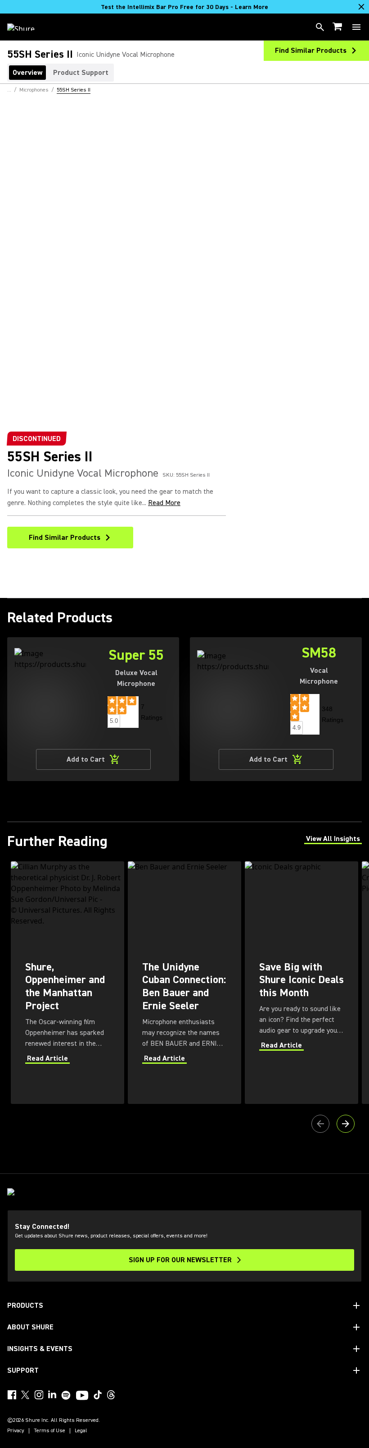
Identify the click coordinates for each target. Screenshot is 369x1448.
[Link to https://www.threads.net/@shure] (111, 1394)
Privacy (15, 1431)
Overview (27, 72)
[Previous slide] (320, 1124)
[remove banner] (361, 7)
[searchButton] (320, 27)
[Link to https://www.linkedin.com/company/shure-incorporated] (52, 1394)
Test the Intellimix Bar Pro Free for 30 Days (184, 7)
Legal (81, 1431)
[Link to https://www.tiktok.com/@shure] (97, 1394)
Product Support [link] (80, 72)
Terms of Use (49, 1431)
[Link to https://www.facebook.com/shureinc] (11, 1394)
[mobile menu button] (356, 27)
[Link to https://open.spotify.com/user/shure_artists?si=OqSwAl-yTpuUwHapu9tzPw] (66, 1395)
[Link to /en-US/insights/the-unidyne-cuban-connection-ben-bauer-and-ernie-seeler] (184, 982)
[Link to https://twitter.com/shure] (25, 1394)
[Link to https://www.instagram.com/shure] (38, 1394)
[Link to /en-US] (26, 27)
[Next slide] (346, 1124)
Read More (164, 502)
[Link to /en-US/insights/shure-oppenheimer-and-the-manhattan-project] (67, 982)
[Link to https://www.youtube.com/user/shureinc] (82, 1396)
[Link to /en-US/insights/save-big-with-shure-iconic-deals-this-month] (301, 982)
